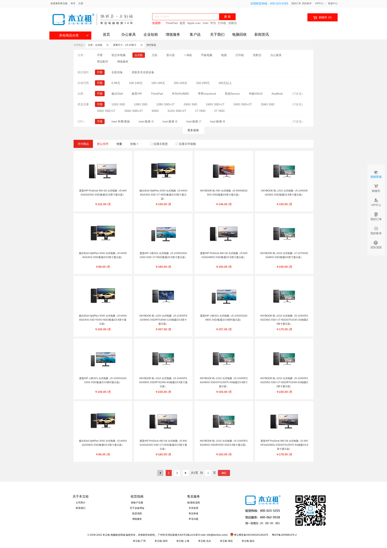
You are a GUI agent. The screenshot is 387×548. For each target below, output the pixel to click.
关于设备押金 (137, 508)
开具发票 (193, 508)
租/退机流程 (193, 502)
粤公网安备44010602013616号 (250, 534)
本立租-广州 (139, 541)
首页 (106, 34)
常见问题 (193, 519)
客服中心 (333, 3)
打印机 (222, 23)
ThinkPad (171, 23)
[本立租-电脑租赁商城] (92, 19)
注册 (80, 3)
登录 (73, 3)
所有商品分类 (69, 35)
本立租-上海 (182, 541)
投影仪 (232, 23)
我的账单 (307, 3)
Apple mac (194, 23)
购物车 (322, 18)
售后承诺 (193, 513)
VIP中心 (319, 3)
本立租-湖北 (226, 541)
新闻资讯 (261, 34)
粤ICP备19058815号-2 (284, 534)
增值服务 (173, 34)
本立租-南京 (248, 541)
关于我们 (217, 34)
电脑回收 (239, 34)
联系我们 (80, 508)
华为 (213, 23)
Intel (205, 23)
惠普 (182, 23)
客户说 (195, 34)
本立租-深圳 (161, 541)
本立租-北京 (204, 541)
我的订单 (296, 3)
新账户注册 (137, 502)
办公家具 (128, 34)
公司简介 (80, 502)
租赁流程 (137, 513)
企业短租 (151, 34)
